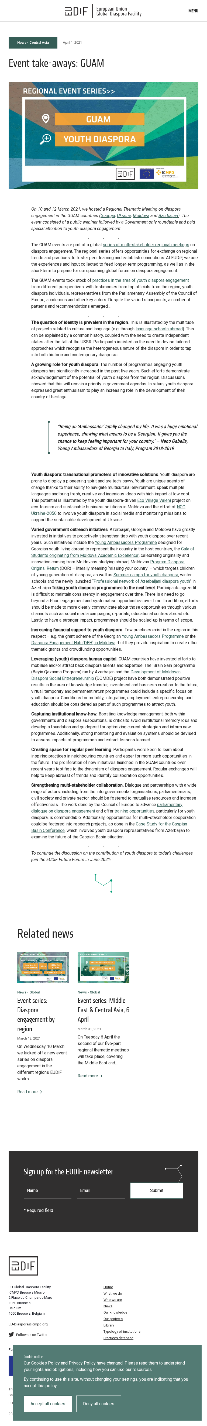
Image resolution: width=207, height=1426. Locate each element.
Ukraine (124, 215)
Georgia (108, 215)
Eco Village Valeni (154, 500)
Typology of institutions (122, 1331)
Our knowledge (115, 1312)
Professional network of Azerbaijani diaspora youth (142, 581)
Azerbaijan (168, 215)
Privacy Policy (82, 1363)
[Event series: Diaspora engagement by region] (43, 967)
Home (108, 1287)
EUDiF (103, 11)
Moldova (141, 215)
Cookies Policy (45, 1363)
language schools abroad (159, 328)
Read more (27, 1091)
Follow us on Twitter (31, 1335)
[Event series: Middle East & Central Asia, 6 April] (103, 967)
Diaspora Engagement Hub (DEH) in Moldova (73, 642)
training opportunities (134, 811)
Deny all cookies (98, 1403)
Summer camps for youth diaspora (145, 574)
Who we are (113, 1300)
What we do (113, 1293)
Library (109, 1325)
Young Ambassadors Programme (126, 542)
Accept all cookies (47, 1403)
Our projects (113, 1319)
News (108, 1306)
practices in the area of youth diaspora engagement (140, 280)
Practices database (118, 1338)
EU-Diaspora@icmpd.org (28, 1324)
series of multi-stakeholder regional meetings (146, 244)
